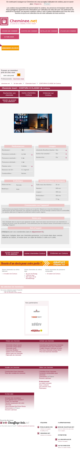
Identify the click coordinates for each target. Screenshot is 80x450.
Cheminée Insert (30, 83)
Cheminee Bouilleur (12, 350)
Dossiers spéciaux (45, 378)
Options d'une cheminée (13, 352)
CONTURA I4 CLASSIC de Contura (50, 83)
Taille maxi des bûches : (44, 184)
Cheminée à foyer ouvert (14, 345)
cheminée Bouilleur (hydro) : (45, 150)
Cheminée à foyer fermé (13, 347)
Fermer (47, 4)
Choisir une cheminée (9, 30)
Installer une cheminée (49, 30)
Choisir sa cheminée (11, 401)
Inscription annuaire (45, 383)
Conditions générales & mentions (25, 426)
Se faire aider (9, 36)
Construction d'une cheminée (14, 371)
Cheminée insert (11, 348)
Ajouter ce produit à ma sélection (9, 100)
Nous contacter (44, 385)
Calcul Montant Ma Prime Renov (15, 406)
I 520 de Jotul (30, 275)
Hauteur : (39, 188)
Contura (46, 88)
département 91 (37, 232)
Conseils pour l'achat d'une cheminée (51, 345)
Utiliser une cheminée (68, 30)
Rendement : (6, 150)
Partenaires (42, 388)
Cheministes (43, 376)
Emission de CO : (7, 170)
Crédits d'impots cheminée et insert (51, 348)
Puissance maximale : (9, 158)
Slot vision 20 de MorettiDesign (31, 277)
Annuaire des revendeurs (13, 398)
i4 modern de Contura (10, 273)
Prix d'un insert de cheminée (49, 352)
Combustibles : (7, 173)
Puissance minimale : (9, 162)
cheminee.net (5, 83)
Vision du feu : (7, 184)
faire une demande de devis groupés (13, 292)
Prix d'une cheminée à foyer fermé (50, 350)
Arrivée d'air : (40, 157)
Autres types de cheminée (14, 353)
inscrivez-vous (18, 79)
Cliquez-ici (37, 4)
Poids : (38, 199)
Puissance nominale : (9, 154)
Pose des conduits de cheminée (15, 373)
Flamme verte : (7, 166)
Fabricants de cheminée (13, 355)
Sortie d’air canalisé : (43, 153)
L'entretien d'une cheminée (47, 371)
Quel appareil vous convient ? (14, 400)
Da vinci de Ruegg (31, 273)
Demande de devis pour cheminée (50, 347)
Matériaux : (5, 188)
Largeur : (39, 192)
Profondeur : (40, 195)
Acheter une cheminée (29, 30)
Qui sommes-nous (45, 386)
